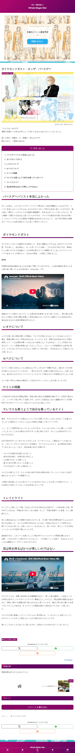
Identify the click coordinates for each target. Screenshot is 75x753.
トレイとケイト (13, 182)
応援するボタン (37, 41)
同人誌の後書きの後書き (10, 639)
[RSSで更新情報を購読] (37, 653)
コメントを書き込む (38, 707)
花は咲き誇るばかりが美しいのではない (22, 187)
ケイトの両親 (12, 173)
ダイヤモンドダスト (14, 159)
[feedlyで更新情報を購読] (55, 648)
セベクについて (13, 168)
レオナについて (13, 164)
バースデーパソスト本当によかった (21, 155)
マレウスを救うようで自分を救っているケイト (25, 178)
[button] (69, 448)
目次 (35, 148)
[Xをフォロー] (19, 648)
